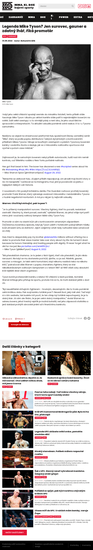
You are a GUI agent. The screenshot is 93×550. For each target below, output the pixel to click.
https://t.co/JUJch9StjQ (48, 169)
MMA (31, 17)
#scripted (66, 166)
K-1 (52, 17)
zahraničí (12, 36)
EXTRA (78, 17)
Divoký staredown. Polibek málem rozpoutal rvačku (59, 453)
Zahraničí (16, 17)
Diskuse (20, 319)
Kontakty (86, 545)
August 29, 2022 (52, 172)
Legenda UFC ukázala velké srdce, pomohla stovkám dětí (58, 433)
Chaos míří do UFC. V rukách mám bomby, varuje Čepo (61, 512)
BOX (43, 17)
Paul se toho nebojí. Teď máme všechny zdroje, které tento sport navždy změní (60, 393)
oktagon (57, 516)
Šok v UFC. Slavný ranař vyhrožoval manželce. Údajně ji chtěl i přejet (60, 472)
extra (45, 457)
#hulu (22, 169)
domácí (9, 386)
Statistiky (74, 545)
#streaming (12, 169)
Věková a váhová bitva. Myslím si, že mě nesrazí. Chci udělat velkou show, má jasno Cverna (22, 380)
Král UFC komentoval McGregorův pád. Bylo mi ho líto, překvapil (62, 413)
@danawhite (50, 237)
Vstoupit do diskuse (20, 324)
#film (32, 169)
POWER (63, 17)
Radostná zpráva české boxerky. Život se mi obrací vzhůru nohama (68, 379)
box (4, 36)
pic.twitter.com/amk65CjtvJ (35, 246)
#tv (27, 169)
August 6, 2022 (38, 249)
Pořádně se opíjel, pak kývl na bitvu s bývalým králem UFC (60, 492)
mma (44, 398)
